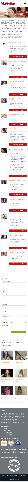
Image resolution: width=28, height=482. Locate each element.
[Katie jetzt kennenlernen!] (4, 237)
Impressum (17, 479)
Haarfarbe (4, 320)
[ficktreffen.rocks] (8, 3)
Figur (3, 314)
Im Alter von (5, 284)
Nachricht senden (17, 56)
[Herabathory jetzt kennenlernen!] (7, 355)
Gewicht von (5, 304)
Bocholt (22, 42)
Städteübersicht (7, 430)
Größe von (4, 294)
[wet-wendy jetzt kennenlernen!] (4, 44)
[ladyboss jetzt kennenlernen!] (4, 130)
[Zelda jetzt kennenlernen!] (4, 100)
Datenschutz (11, 479)
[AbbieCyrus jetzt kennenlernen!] (4, 62)
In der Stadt (5, 325)
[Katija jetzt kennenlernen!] (4, 254)
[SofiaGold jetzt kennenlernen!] (4, 216)
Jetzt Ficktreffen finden (19, 332)
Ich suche (4, 278)
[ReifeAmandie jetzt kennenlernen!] (21, 373)
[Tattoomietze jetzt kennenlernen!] (7, 373)
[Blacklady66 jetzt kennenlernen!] (7, 390)
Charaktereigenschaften (9, 432)
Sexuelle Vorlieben (8, 434)
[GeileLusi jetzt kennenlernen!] (4, 83)
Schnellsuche (7, 428)
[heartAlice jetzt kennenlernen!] (4, 182)
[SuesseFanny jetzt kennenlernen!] (21, 390)
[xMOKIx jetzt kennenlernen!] (4, 200)
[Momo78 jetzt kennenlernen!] (21, 355)
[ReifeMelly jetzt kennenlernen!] (4, 116)
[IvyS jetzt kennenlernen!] (4, 150)
